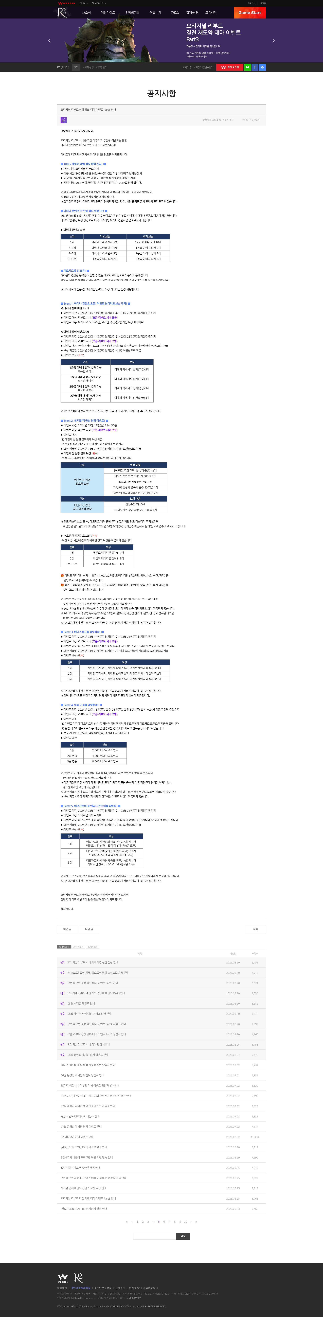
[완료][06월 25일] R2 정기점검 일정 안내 (84, 1208)
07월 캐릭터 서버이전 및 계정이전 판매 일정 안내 (88, 1106)
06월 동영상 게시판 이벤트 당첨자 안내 (82, 1075)
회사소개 (120, 1288)
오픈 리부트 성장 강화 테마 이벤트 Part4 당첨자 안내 (96, 1023)
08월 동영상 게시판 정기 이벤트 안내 (88, 1054)
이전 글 (67, 929)
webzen (66, 3)
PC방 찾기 (102, 67)
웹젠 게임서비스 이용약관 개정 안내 (80, 1167)
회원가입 (251, 3)
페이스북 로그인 (255, 67)
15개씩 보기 (64, 947)
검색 (183, 1236)
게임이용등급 (150, 1288)
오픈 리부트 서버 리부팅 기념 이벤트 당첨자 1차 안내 (90, 1085)
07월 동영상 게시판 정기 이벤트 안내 (81, 1126)
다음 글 (89, 929)
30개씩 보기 (78, 947)
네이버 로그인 (247, 67)
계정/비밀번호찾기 (204, 67)
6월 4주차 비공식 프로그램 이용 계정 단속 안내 (87, 1157)
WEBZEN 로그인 (229, 67)
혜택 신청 (89, 67)
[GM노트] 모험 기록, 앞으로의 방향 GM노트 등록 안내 (98, 972)
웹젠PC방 (134, 1288)
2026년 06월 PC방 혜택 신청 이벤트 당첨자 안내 (88, 1064)
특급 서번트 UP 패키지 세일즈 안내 (80, 1116)
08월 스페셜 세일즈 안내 (81, 1003)
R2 (62, 13)
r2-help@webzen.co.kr (83, 1298)
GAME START (250, 13)
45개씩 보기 (93, 947)
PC (84, 3)
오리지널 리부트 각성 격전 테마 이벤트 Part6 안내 (88, 1198)
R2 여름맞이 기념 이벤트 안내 (77, 1136)
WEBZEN (62, 1278)
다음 (273, 40)
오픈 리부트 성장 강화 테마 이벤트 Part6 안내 (92, 982)
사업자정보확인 (134, 1298)
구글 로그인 (262, 67)
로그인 (263, 3)
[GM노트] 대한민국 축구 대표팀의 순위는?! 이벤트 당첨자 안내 (96, 1095)
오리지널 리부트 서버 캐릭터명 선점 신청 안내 (92, 962)
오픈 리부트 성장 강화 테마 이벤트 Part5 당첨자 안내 (96, 1034)
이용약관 (62, 1288)
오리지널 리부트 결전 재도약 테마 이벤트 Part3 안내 (96, 993)
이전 (49, 40)
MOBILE (99, 3)
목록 (255, 929)
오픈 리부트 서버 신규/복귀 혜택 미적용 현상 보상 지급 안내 (94, 1177)
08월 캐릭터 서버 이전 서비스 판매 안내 (89, 1013)
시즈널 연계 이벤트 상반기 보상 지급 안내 (83, 1188)
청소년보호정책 (103, 1288)
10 (185, 1221)
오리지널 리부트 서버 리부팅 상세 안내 (88, 1044)
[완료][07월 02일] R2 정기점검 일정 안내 (84, 1147)
